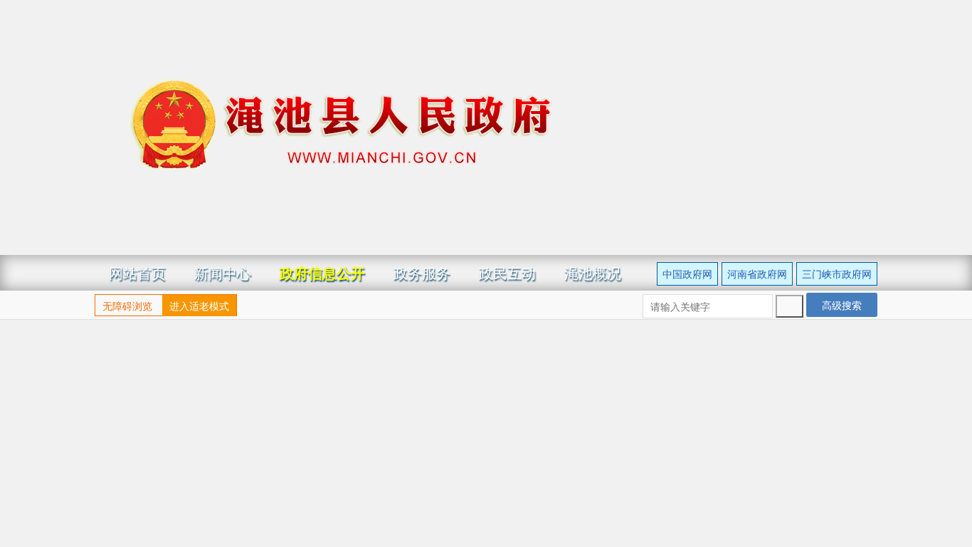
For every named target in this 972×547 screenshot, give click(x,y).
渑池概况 (592, 272)
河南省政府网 (757, 273)
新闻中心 (222, 272)
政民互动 (507, 272)
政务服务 (421, 272)
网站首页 (137, 272)
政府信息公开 (322, 272)
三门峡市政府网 (837, 273)
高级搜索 (842, 305)
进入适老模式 (199, 305)
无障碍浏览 (127, 305)
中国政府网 (687, 273)
